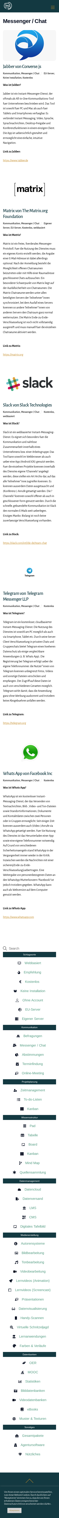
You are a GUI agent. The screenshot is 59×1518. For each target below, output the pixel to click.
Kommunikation (11, 73)
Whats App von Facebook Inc (27, 773)
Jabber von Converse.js (22, 66)
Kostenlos (28, 77)
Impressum (13, 1491)
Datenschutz (28, 1491)
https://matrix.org (13, 354)
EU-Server (49, 73)
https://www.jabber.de (15, 160)
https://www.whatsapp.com (18, 917)
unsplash (44, 1496)
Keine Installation (12, 77)
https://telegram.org (14, 723)
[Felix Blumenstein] (8, 9)
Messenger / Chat (30, 73)
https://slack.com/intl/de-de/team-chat (25, 543)
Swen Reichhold (27, 1496)
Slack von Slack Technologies (27, 405)
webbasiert (39, 227)
